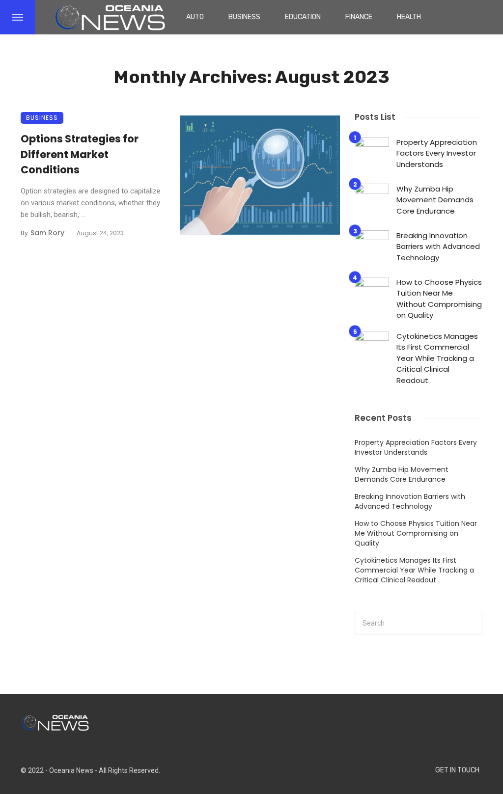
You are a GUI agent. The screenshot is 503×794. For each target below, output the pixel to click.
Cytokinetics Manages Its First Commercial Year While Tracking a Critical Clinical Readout (437, 358)
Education (303, 17)
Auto (195, 17)
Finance (358, 17)
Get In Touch (457, 770)
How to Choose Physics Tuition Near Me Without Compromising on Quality (439, 299)
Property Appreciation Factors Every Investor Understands (436, 153)
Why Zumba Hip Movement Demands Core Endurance (435, 200)
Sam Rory (47, 233)
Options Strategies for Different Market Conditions (80, 154)
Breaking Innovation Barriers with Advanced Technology (438, 246)
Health (409, 17)
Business (244, 17)
